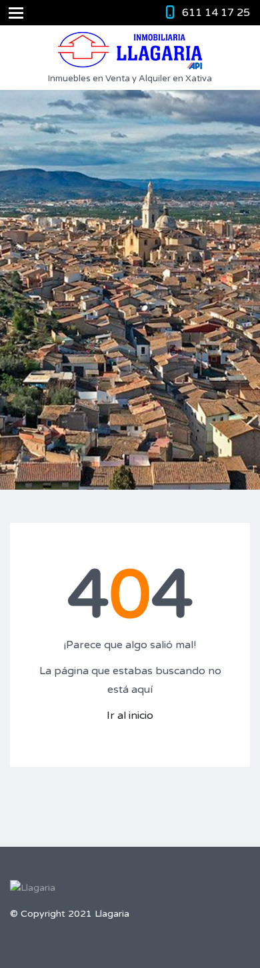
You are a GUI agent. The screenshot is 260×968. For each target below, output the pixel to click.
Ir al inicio (130, 715)
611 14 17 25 (216, 12)
